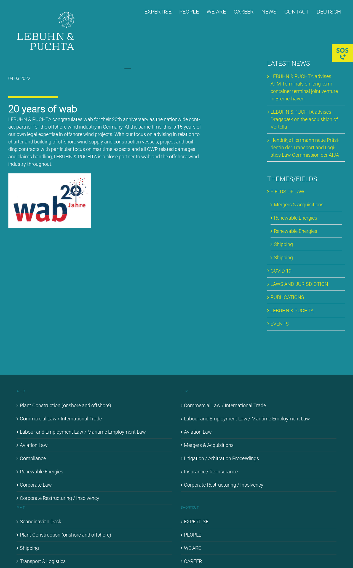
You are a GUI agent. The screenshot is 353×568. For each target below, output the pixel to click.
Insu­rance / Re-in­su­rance (211, 471)
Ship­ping (283, 244)
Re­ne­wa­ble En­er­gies (295, 218)
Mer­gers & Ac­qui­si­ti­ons (298, 204)
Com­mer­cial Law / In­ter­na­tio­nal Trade (61, 419)
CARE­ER (193, 561)
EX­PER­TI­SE (196, 521)
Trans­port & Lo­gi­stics (43, 561)
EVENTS (280, 324)
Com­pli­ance (33, 458)
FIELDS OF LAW (287, 191)
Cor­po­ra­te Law (36, 485)
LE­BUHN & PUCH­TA (292, 310)
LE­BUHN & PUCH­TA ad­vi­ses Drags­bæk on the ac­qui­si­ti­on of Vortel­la (304, 119)
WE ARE (192, 548)
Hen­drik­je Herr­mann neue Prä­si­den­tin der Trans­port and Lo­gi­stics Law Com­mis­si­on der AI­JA (305, 147)
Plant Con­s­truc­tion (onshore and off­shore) (65, 405)
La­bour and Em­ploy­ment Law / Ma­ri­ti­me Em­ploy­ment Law (83, 432)
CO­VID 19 (281, 271)
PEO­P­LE (192, 535)
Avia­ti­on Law (34, 445)
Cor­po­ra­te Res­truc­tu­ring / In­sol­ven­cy (59, 498)
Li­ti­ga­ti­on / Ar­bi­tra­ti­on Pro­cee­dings (221, 458)
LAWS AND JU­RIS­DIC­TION (299, 284)
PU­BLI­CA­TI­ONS (287, 297)
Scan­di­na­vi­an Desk (40, 521)
